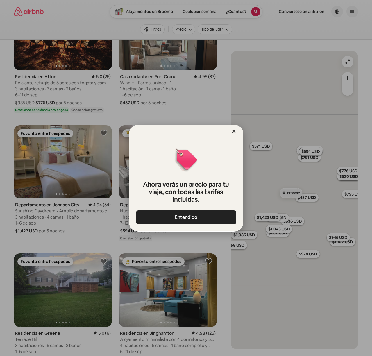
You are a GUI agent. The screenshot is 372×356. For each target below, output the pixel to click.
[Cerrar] (234, 131)
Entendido (186, 217)
